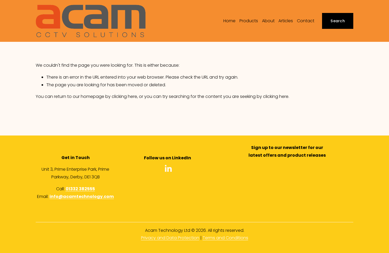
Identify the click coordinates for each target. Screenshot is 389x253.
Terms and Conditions (225, 238)
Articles (285, 21)
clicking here (124, 96)
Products (248, 21)
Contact (305, 21)
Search (338, 21)
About (268, 21)
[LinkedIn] (168, 168)
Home (229, 21)
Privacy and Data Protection (170, 238)
